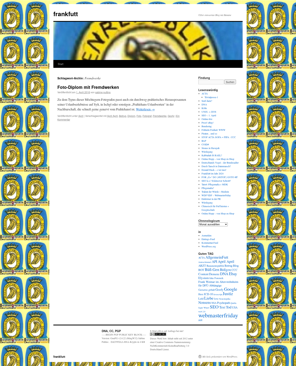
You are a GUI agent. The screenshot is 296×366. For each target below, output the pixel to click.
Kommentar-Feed (210, 242)
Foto (139, 115)
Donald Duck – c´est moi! (214, 169)
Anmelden (206, 235)
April (80, 115)
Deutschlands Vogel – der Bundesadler (220, 162)
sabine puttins (103, 92)
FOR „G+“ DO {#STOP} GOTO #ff (219, 177)
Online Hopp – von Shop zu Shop (218, 158)
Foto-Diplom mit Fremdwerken (88, 87)
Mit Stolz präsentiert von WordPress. (220, 356)
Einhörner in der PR (211, 198)
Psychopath (223, 303)
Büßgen (225, 269)
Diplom (131, 115)
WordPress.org (209, 246)
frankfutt (65, 13)
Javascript (217, 294)
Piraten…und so (209, 133)
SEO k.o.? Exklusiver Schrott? (216, 180)
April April (112, 115)
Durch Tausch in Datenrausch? (216, 166)
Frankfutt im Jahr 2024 (213, 173)
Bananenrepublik (215, 265)
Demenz (214, 274)
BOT (201, 270)
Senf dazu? (207, 100)
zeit (200, 320)
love (216, 298)
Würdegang (207, 151)
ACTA (205, 93)
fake (211, 278)
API (214, 261)
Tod (228, 307)
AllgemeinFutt (216, 257)
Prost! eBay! (208, 122)
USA (234, 307)
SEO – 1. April (209, 115)
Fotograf (147, 115)
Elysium (203, 278)
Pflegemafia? (208, 188)
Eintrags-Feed (208, 239)
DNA (204, 104)
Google (230, 289)
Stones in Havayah (210, 148)
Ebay (233, 273)
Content (203, 274)
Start (60, 64)
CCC (235, 270)
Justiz (228, 293)
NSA (213, 303)
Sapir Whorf (203, 307)
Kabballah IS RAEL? (212, 155)
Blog (236, 265)
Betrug (122, 115)
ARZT (202, 265)
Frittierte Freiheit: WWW (213, 129)
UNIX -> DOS (209, 111)
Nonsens (204, 302)
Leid (201, 298)
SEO (214, 307)
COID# (205, 144)
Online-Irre (207, 119)
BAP (204, 140)
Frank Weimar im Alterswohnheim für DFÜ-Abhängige (218, 283)
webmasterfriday (218, 315)
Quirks (233, 303)
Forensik (218, 278)
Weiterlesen (145, 109)
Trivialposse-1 (211, 97)
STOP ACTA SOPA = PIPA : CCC (219, 137)
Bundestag (207, 126)
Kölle (204, 108)
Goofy (171, 115)
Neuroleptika (224, 298)
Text (222, 307)
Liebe (208, 298)
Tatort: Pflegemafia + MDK (215, 184)
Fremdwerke (160, 115)
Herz (200, 294)
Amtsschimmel (204, 262)
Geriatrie (203, 290)
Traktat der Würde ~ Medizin (215, 191)
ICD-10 (208, 294)
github (211, 290)
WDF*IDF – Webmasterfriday (216, 195)
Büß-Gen (212, 269)
